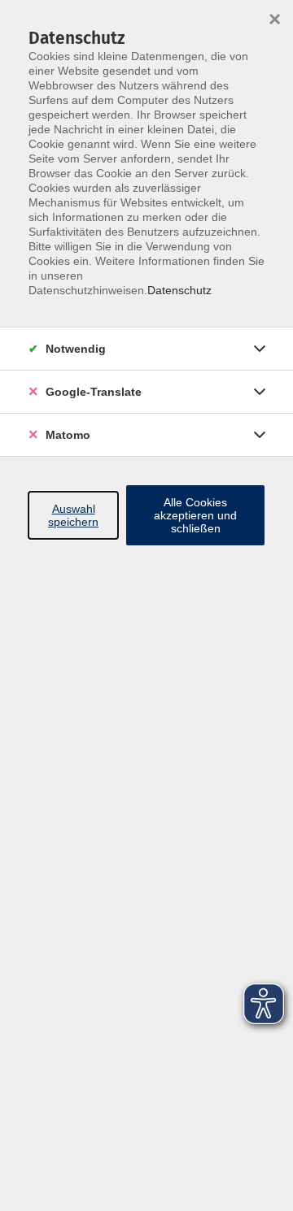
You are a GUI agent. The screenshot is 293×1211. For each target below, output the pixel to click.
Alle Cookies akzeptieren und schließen (195, 515)
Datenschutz (179, 290)
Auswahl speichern (73, 515)
